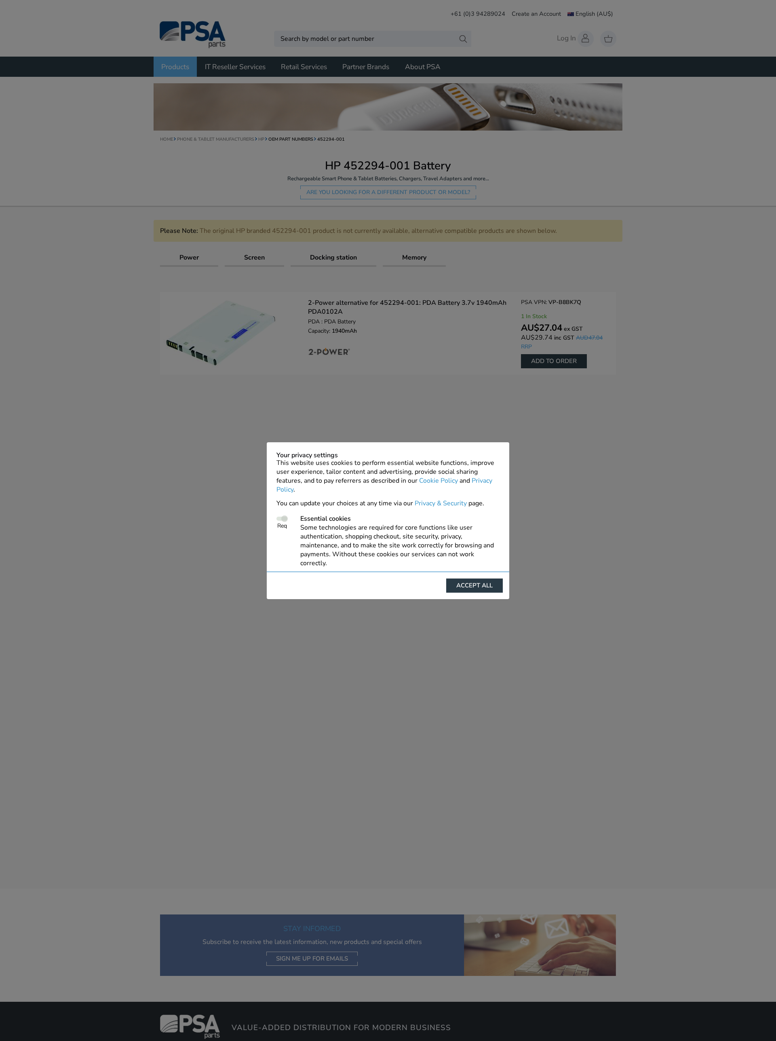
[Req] (281, 519)
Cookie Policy (438, 480)
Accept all (474, 585)
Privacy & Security (441, 503)
